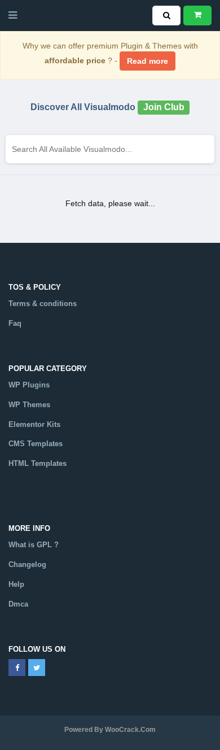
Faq (14, 323)
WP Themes (29, 404)
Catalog (21, 483)
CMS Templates (35, 443)
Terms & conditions (42, 303)
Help (16, 584)
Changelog (27, 564)
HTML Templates (37, 463)
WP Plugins (29, 385)
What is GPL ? (33, 544)
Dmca (18, 604)
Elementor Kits (34, 424)
